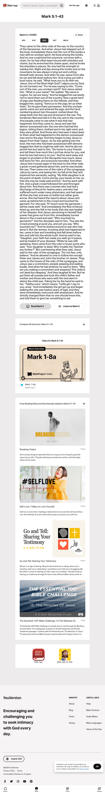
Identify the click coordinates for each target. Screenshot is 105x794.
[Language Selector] (86, 5)
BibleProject (30, 387)
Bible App (38, 662)
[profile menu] (96, 5)
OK (97, 766)
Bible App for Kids (64, 662)
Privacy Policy (9, 771)
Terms (19, 771)
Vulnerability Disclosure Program (17, 774)
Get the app (74, 5)
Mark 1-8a (33, 384)
